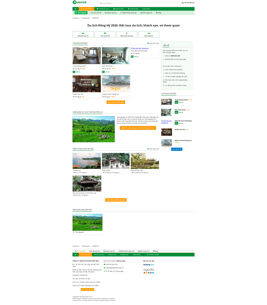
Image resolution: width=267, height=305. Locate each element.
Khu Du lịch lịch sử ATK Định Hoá (84, 193)
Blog (159, 13)
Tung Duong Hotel (79, 66)
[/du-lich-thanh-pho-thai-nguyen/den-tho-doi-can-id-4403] (145, 161)
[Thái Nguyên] (93, 129)
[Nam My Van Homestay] (140, 48)
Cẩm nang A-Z (147, 13)
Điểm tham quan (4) (129, 13)
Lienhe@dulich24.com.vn (114, 268)
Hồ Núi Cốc (77, 170)
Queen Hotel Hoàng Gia (111, 94)
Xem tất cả (154, 43)
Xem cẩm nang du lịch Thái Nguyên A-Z (139, 128)
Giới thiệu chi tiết (87, 289)
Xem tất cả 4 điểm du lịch (116, 200)
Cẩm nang (146, 9)
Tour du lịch (104, 9)
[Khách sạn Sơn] (87, 92)
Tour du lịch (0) (96, 13)
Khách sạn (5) (112, 13)
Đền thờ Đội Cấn (137, 170)
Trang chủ (75, 18)
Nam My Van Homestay (139, 51)
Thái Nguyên (87, 9)
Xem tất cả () (176, 149)
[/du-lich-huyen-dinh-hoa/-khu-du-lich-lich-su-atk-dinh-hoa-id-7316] (87, 183)
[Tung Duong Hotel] (87, 64)
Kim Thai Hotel (108, 66)
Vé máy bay (134, 9)
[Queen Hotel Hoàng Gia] (116, 92)
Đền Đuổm (106, 170)
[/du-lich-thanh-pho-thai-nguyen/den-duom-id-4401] (116, 161)
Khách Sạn (119, 9)
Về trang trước (152, 255)
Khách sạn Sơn (78, 94)
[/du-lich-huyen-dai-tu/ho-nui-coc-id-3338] (87, 161)
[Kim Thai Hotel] (116, 64)
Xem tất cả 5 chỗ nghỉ (116, 102)
